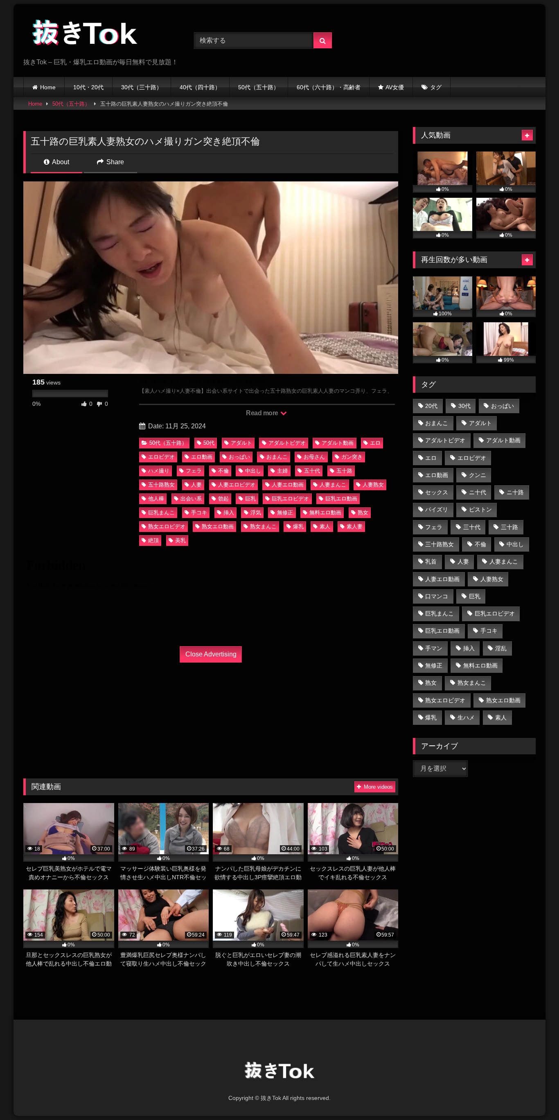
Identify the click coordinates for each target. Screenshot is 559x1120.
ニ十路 (515, 492)
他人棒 (156, 499)
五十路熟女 (161, 485)
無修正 (285, 512)
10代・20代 (88, 87)
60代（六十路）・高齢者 (329, 87)
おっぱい (239, 457)
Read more (263, 413)
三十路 (509, 527)
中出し (253, 471)
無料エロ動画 (325, 512)
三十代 (471, 527)
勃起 (223, 499)
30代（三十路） (141, 87)
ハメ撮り (158, 471)
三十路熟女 (439, 544)
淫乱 (501, 648)
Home (48, 87)
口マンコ (436, 596)
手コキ (199, 512)
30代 (464, 406)
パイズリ (436, 509)
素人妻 (355, 526)
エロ (375, 443)
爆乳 (298, 526)
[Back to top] (534, 1096)
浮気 (255, 512)
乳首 (431, 561)
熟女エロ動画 (218, 526)
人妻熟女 (373, 485)
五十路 (344, 471)
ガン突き (352, 457)
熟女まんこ (263, 526)
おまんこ (277, 457)
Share (114, 161)
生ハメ (466, 717)
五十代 (312, 471)
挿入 (228, 512)
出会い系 (191, 499)
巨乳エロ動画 (341, 499)
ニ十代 (477, 492)
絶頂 (153, 540)
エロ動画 (201, 457)
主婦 (282, 471)
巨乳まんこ (161, 512)
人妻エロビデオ (236, 485)
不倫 (223, 471)
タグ (436, 87)
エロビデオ (161, 457)
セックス (436, 492)
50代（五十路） (258, 87)
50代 (208, 443)
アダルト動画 (338, 443)
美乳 (180, 540)
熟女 (363, 512)
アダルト (241, 443)
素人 (325, 526)
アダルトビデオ (287, 443)
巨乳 (250, 499)
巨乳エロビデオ (290, 499)
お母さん (314, 457)
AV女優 (394, 87)
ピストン (480, 509)
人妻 (196, 485)
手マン (433, 648)
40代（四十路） (200, 87)
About (60, 161)
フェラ (194, 471)
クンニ (477, 475)
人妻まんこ (333, 485)
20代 (431, 406)
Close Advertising (211, 654)
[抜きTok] (84, 34)
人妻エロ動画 (288, 485)
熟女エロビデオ (166, 526)
